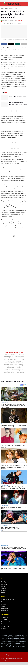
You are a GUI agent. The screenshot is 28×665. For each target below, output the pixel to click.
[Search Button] (26, 4)
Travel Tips (4, 610)
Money (3, 592)
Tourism (3, 604)
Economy (4, 584)
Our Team (4, 619)
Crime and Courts (13, 8)
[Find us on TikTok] (8, 655)
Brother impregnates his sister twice (17, 96)
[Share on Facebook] (4, 44)
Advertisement (5, 621)
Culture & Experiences (7, 599)
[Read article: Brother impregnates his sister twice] (4, 97)
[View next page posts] (15, 111)
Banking (3, 582)
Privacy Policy (5, 626)
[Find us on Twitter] (6, 655)
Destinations (5, 602)
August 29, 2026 (13, 97)
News (6, 8)
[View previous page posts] (12, 111)
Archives (3, 628)
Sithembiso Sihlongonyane (14, 352)
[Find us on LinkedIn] (3, 655)
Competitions (5, 624)
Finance (3, 588)
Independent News (9, 658)
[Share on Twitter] (11, 44)
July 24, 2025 (6, 23)
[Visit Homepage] (14, 3)
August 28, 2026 (13, 105)
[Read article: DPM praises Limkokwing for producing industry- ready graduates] (4, 104)
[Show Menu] (1, 4)
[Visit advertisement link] (14, 1)
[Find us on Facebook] (1, 655)
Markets (3, 590)
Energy (3, 586)
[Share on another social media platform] (24, 44)
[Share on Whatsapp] (18, 44)
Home (2, 8)
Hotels (3, 606)
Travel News (4, 608)
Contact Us (4, 617)
